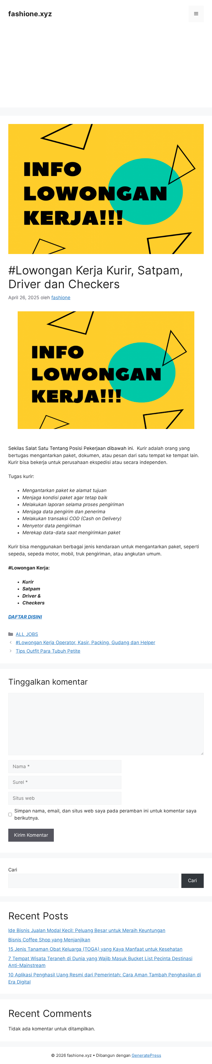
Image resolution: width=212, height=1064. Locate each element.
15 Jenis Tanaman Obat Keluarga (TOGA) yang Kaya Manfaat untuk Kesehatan (95, 949)
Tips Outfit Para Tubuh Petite (48, 651)
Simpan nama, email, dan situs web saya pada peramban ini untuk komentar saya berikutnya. (105, 814)
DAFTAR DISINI (25, 617)
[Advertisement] (106, 68)
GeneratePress (146, 1055)
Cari (12, 870)
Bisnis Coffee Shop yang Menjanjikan (49, 940)
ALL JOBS (27, 634)
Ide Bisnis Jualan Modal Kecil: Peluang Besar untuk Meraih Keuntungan (86, 930)
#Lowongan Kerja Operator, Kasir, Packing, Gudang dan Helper (85, 642)
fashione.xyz (30, 14)
